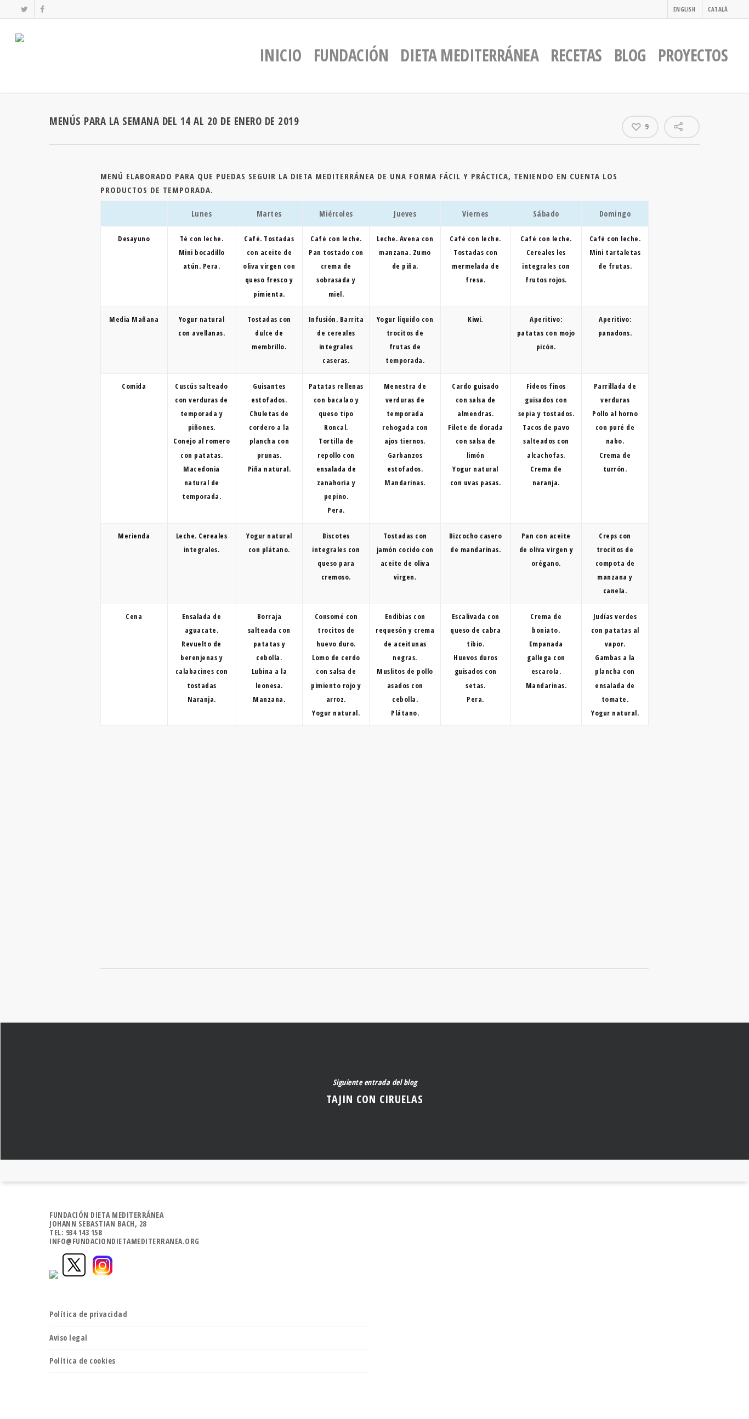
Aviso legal (68, 1337)
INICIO (280, 55)
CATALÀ (718, 9)
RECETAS (576, 55)
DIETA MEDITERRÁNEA (469, 55)
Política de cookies (82, 1360)
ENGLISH (684, 9)
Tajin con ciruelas (374, 1091)
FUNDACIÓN (351, 55)
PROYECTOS (693, 55)
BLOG (630, 55)
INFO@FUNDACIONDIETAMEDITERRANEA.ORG (124, 1241)
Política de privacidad (88, 1314)
